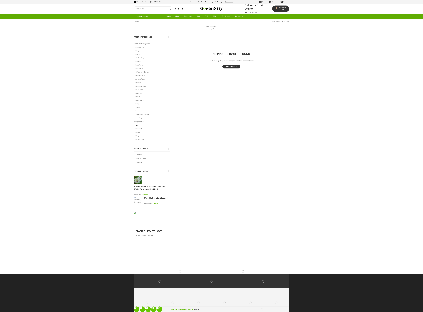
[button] (174, 2)
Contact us (239, 16)
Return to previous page (280, 21)
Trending (138, 118)
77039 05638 (156, 2)
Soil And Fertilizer (141, 111)
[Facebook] (175, 9)
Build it (137, 54)
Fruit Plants (139, 65)
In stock (139, 155)
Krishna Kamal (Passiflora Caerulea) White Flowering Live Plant (149, 187)
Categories (188, 16)
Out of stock (141, 158)
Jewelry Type (140, 79)
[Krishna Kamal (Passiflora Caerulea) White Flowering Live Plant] (138, 180)
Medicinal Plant (140, 86)
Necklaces (139, 90)
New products (140, 139)
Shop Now (142, 239)
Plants (137, 97)
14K (136, 125)
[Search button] (170, 9)
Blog (198, 16)
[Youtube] (182, 9)
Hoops (137, 136)
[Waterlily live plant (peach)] (138, 200)
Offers (215, 16)
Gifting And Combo (142, 72)
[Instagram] (179, 9)
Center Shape (140, 58)
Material (138, 83)
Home (168, 16)
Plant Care (139, 93)
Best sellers (139, 47)
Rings (137, 104)
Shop (177, 16)
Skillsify (197, 309)
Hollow (138, 132)
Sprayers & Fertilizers (142, 114)
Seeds (137, 107)
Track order (226, 16)
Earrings (138, 61)
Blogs (137, 51)
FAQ (206, 16)
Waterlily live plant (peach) (156, 198)
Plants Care (139, 100)
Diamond (138, 129)
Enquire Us (229, 2)
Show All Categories (142, 43)
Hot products (211, 26)
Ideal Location (140, 76)
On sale (139, 162)
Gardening (139, 68)
